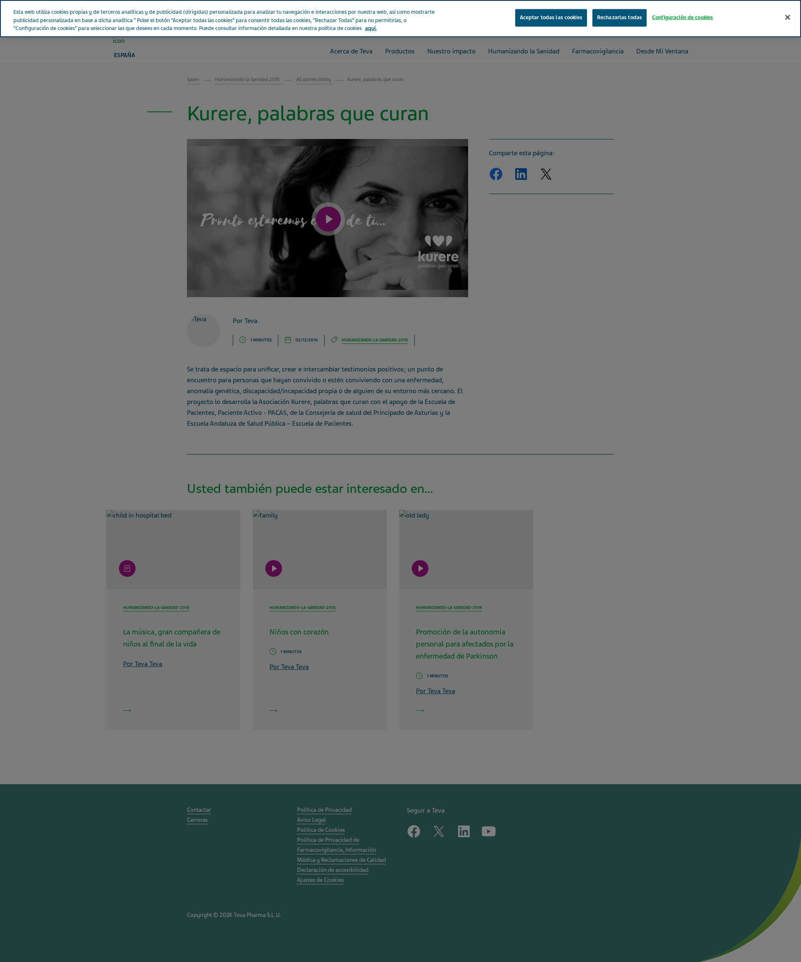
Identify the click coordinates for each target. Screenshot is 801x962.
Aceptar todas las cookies (551, 17)
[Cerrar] (787, 17)
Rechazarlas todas (619, 17)
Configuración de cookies (682, 17)
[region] (400, 18)
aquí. (371, 28)
